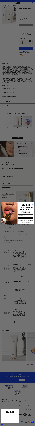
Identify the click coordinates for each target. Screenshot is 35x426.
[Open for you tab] (32, 422)
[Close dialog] (32, 203)
